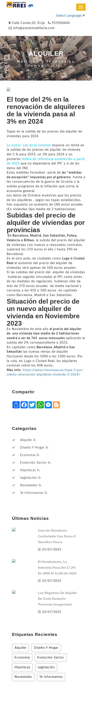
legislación (28, 477)
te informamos (32, 492)
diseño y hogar (32, 447)
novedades (29, 485)
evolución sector (33, 462)
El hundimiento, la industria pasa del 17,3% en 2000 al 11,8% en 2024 (57, 567)
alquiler (26, 440)
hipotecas (28, 470)
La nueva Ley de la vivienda (29, 145)
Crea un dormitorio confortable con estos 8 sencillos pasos (56, 536)
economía (28, 455)
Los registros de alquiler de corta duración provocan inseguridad (57, 598)
